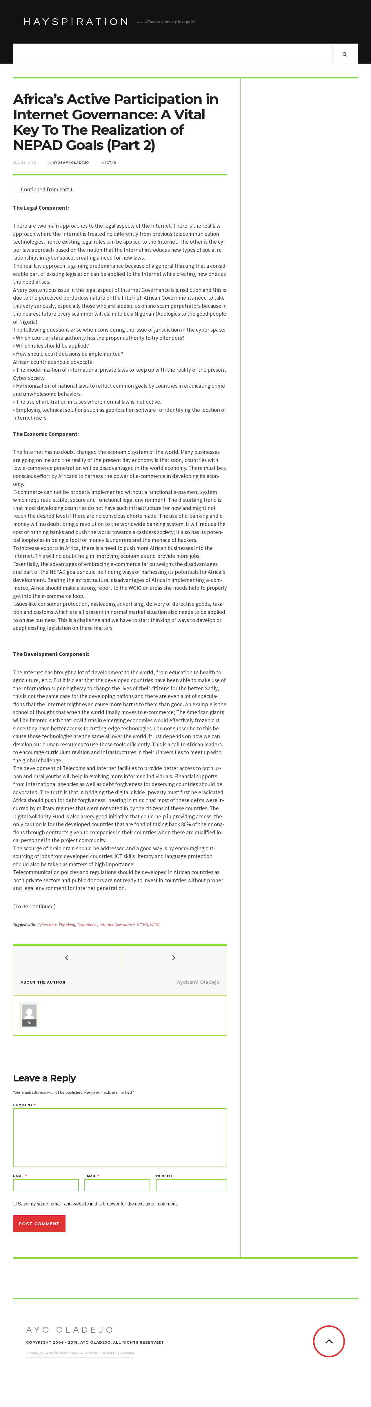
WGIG (154, 924)
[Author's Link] (29, 1023)
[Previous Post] (66, 957)
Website (164, 1176)
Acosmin (127, 1353)
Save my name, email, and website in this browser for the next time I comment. (98, 1203)
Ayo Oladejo (70, 1329)
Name (20, 1176)
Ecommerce (87, 924)
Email (91, 1176)
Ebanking (67, 924)
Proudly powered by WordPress (52, 1353)
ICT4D (110, 162)
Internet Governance (117, 924)
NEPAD (142, 924)
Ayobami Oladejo (71, 162)
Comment (24, 1105)
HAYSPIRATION (77, 21)
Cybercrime (47, 924)
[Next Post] (173, 957)
